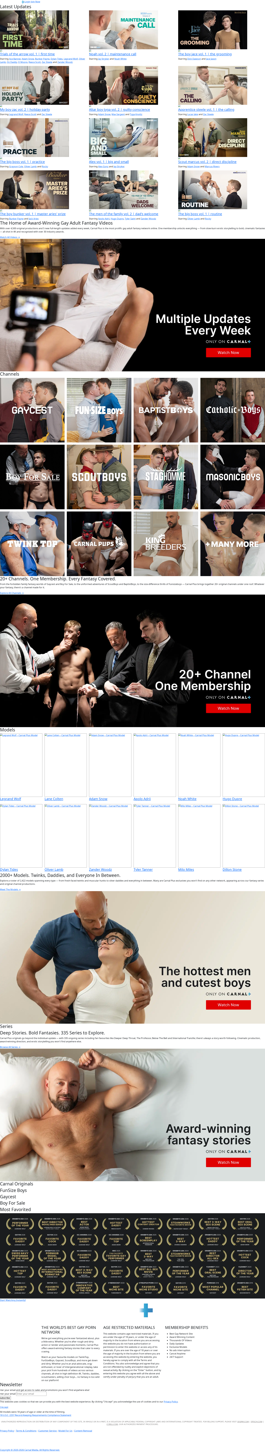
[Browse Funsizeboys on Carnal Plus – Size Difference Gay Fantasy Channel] (99, 410)
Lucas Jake (192, 114)
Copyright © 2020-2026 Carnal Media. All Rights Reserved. (30, 1449)
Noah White (120, 58)
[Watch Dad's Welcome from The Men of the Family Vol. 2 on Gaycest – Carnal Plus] (132, 189)
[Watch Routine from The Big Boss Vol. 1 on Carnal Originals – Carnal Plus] (221, 189)
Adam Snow (28, 58)
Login (27, 1)
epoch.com (256, 1421)
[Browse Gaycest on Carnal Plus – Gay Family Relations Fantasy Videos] (32, 410)
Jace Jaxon (211, 58)
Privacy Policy (7, 1430)
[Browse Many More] (232, 543)
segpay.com (243, 1421)
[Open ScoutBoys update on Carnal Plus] (43, 50)
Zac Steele (47, 62)
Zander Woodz (65, 62)
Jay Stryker (103, 58)
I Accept (4, 1407)
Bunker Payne (42, 58)
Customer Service (47, 1430)
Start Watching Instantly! (13, 1300)
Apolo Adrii (104, 218)
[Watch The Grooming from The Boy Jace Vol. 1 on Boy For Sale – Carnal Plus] (221, 29)
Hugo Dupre (117, 218)
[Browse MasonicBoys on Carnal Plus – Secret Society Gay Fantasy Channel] (232, 477)
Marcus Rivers (212, 166)
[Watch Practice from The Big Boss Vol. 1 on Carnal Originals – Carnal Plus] (43, 137)
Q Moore (22, 62)
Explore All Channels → (12, 592)
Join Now (35, 1)
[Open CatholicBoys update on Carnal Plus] (132, 106)
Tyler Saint (130, 218)
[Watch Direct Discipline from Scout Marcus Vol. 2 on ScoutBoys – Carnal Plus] (221, 137)
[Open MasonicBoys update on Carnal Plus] (221, 106)
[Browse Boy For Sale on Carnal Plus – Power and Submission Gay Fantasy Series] (32, 477)
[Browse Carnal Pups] (99, 543)
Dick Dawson (194, 58)
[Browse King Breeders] (166, 543)
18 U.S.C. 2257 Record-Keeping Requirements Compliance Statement (35, 1415)
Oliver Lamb (30, 166)
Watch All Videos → (10, 237)
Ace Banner (15, 58)
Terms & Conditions (26, 1430)
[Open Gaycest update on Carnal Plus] (43, 106)
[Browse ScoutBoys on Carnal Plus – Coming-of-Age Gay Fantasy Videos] (99, 477)
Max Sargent (118, 114)
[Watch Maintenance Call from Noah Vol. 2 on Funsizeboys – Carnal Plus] (132, 29)
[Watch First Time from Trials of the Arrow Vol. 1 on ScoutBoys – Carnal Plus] (43, 29)
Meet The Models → (10, 889)
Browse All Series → (10, 1047)
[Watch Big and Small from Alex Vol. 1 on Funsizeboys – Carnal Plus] (132, 137)
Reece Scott (35, 62)
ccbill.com (112, 1424)
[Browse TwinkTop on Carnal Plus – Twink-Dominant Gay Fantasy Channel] (32, 543)
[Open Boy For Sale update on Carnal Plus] (221, 50)
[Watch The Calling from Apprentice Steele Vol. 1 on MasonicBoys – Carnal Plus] (221, 85)
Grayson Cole (16, 166)
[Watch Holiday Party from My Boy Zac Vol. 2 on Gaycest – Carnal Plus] (43, 85)
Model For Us (65, 1430)
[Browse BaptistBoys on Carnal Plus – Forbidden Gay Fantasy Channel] (166, 410)
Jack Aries (34, 218)
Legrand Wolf (71, 58)
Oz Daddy (12, 62)
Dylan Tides (57, 58)
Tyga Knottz (136, 114)
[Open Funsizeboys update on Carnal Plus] (132, 50)
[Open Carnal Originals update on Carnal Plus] (43, 158)
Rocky (45, 166)
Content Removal (83, 1430)
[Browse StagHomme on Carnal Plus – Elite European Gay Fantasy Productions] (166, 477)
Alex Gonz (103, 166)
